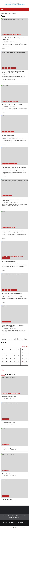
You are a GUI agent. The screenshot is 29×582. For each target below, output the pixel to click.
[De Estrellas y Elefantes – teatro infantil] (14, 282)
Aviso (3, 34)
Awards (6, 256)
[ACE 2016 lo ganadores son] (14, 250)
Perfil (13, 515)
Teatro (19, 34)
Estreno (9, 227)
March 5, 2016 (12, 106)
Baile (3, 393)
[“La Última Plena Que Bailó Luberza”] (14, 437)
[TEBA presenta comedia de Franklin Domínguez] (14, 156)
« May (2, 370)
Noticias (12, 131)
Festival (15, 34)
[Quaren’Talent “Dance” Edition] (14, 385)
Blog (6, 34)
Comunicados (10, 34)
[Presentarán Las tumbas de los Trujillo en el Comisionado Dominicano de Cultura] (14, 60)
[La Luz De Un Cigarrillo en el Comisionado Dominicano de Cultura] (14, 314)
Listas (21, 256)
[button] (2, 9)
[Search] (27, 9)
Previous (4, 339)
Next (26, 339)
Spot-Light (18, 393)
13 (23, 339)
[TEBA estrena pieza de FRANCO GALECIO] (14, 220)
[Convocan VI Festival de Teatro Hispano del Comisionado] (14, 188)
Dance (9, 393)
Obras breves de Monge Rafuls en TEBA (12, 104)
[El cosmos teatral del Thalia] (14, 411)
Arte (3, 131)
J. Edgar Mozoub (5, 41)
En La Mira (17, 517)
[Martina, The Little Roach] (14, 462)
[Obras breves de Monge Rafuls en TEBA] (14, 94)
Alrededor (11, 517)
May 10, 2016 (12, 41)
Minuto (13, 101)
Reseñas (3, 444)
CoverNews (21, 522)
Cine (25, 515)
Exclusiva (10, 195)
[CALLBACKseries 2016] (14, 124)
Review (7, 444)
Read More (4, 48)
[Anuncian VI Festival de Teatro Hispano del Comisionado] (14, 27)
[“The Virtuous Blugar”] (14, 488)
